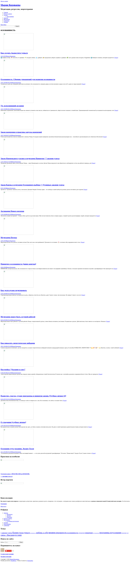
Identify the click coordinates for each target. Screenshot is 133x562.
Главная (6, 12)
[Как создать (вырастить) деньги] (19, 49)
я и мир (18, 535)
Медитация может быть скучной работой (18, 317)
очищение (89, 533)
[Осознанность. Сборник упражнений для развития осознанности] (19, 76)
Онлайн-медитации (6, 556)
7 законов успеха (6, 533)
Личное (9, 515)
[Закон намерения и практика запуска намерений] (19, 129)
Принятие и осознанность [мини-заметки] (18, 264)
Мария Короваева (10, 5)
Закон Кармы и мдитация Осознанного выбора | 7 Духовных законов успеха (32, 185)
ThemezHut (30, 560)
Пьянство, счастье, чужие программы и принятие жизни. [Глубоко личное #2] (33, 396)
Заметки (6, 18)
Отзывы (6, 22)
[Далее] (116, 57)
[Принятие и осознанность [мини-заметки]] (19, 260)
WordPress (13, 560)
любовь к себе (42, 533)
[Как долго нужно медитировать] (19, 287)
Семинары (6, 20)
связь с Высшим (7, 535)
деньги (27, 533)
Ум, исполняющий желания (12, 106)
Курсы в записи (8, 13)
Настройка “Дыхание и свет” (13, 370)
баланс (15, 532)
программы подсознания (110, 532)
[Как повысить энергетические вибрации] (19, 340)
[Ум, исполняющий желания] (19, 102)
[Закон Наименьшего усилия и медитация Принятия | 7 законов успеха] (19, 155)
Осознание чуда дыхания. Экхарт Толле (17, 449)
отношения (81, 533)
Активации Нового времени (12, 211)
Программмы (10, 16)
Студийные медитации (13, 521)
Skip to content (4, 1)
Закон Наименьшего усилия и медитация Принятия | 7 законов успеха (30, 158)
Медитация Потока (9, 238)
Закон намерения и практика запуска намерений (21, 132)
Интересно (9, 514)
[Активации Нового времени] (19, 208)
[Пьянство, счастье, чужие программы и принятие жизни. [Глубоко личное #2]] (19, 392)
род (128, 533)
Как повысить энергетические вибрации (18, 343)
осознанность (72, 533)
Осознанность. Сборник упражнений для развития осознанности (28, 79)
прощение (123, 533)
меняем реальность (57, 532)
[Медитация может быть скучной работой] (19, 313)
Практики (9, 517)
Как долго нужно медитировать (14, 290)
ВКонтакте (3, 506)
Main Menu (3, 24)
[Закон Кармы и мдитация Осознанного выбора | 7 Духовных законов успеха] (19, 181)
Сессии (6, 15)
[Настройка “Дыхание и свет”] (19, 366)
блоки (21, 533)
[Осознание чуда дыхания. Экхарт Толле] (19, 445)
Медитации (7, 19)
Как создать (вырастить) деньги (14, 53)
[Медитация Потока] (19, 234)
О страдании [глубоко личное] (13, 422)
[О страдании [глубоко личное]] (19, 419)
